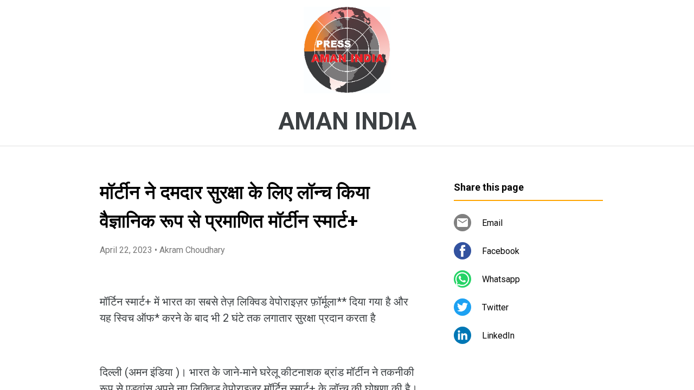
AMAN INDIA (347, 121)
